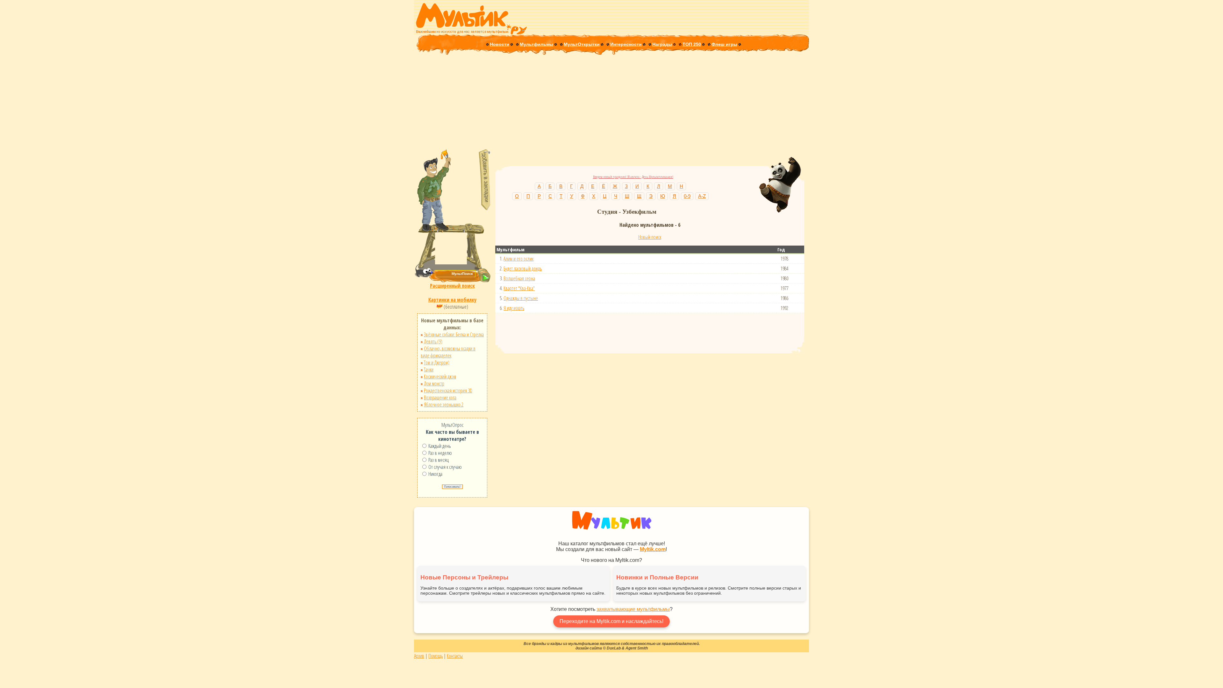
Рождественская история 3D (448, 390)
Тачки (428, 369)
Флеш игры (724, 44)
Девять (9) (433, 341)
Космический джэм (440, 376)
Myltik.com (653, 549)
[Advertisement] (611, 102)
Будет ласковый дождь (523, 268)
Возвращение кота (440, 397)
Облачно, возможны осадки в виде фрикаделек (448, 352)
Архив (419, 655)
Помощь (435, 655)
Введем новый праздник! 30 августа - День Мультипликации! (633, 176)
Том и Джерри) (436, 362)
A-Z (702, 196)
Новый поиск (649, 236)
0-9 (687, 196)
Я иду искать (514, 308)
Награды (662, 44)
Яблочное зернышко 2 (443, 404)
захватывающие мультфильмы (633, 609)
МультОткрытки (582, 44)
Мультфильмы (536, 44)
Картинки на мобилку (452, 299)
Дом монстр (434, 383)
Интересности (626, 44)
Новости (499, 44)
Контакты (455, 655)
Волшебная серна (519, 278)
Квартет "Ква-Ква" (519, 288)
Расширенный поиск (452, 285)
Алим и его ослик (518, 258)
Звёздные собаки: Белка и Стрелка (454, 334)
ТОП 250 (692, 44)
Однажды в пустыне (521, 298)
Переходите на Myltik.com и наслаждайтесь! (611, 621)
